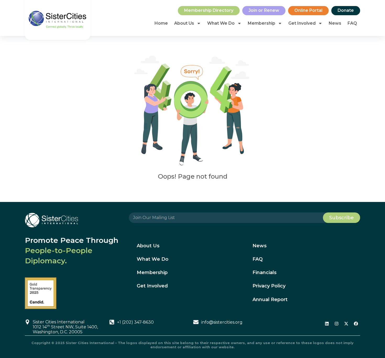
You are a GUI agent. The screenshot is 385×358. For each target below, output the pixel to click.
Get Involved (302, 23)
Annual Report (270, 299)
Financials (264, 272)
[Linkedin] (327, 323)
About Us (184, 23)
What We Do (221, 23)
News (335, 23)
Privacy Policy (268, 286)
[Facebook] (356, 323)
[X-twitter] (346, 323)
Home (161, 23)
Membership (261, 23)
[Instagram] (336, 323)
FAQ (352, 23)
